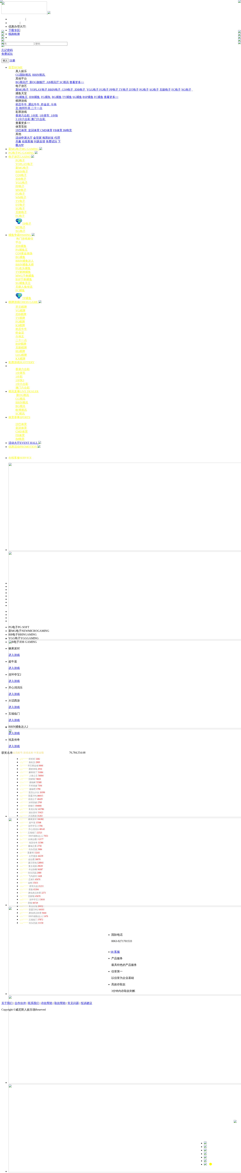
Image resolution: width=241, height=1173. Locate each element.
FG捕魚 (46, 96)
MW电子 (21, 190)
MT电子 (20, 227)
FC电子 (176, 89)
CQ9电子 (68, 89)
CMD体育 (46, 130)
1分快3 (20, 380)
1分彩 (35, 115)
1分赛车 (45, 115)
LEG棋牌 (21, 354)
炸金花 (45, 104)
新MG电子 (22, 89)
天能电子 (165, 89)
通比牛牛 (34, 104)
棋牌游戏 (23, 302)
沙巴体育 (22, 130)
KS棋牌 (20, 325)
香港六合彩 (23, 115)
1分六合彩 (24, 119)
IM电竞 (67, 130)
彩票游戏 (21, 362)
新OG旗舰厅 (37, 82)
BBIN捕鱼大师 (25, 264)
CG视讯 (20, 398)
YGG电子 (93, 89)
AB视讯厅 (53, 82)
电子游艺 (19, 156)
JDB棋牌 (21, 314)
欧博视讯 (21, 409)
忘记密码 (7, 50)
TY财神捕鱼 (23, 271)
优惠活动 (22, 446)
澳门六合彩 (38, 119)
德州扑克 (25, 108)
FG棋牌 (20, 321)
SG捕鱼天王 (23, 283)
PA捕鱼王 (22, 96)
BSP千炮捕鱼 (24, 279)
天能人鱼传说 (24, 286)
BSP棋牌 (21, 343)
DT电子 (134, 89)
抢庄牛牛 (22, 104)
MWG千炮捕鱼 (25, 275)
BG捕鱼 (57, 96)
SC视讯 (64, 82)
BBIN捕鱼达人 (25, 260)
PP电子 (114, 89)
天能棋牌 (21, 347)
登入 (5, 60)
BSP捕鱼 (88, 96)
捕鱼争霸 (19, 234)
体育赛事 (19, 417)
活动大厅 (23, 442)
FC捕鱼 (98, 96)
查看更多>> (77, 82)
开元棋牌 (21, 306)
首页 (15, 67)
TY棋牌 (20, 317)
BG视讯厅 (22, 82)
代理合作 (14, 22)
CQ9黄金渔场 (24, 253)
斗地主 (20, 336)
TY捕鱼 (67, 96)
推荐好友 (48, 137)
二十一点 (36, 108)
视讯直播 (23, 391)
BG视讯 (20, 406)
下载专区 (14, 30)
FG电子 (104, 89)
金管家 (37, 137)
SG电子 (154, 89)
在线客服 (27, 141)
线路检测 (14, 33)
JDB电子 (80, 89)
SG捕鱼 (77, 96)
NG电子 (186, 89)
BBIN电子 (54, 89)
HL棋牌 (20, 351)
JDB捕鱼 (34, 96)
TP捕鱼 (26, 298)
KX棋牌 (20, 358)
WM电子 (21, 197)
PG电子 (144, 89)
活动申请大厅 (24, 137)
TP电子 (26, 223)
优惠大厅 (128, 450)
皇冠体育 (34, 130)
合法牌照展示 (16, 19)
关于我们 (7, 1003)
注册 (12, 60)
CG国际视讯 (24, 74)
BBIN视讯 (39, 74)
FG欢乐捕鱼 (23, 268)
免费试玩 (7, 53)
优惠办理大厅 (16, 26)
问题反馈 (39, 141)
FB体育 (58, 130)
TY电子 (124, 89)
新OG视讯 (22, 395)
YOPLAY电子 (38, 89)
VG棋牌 (20, 310)
